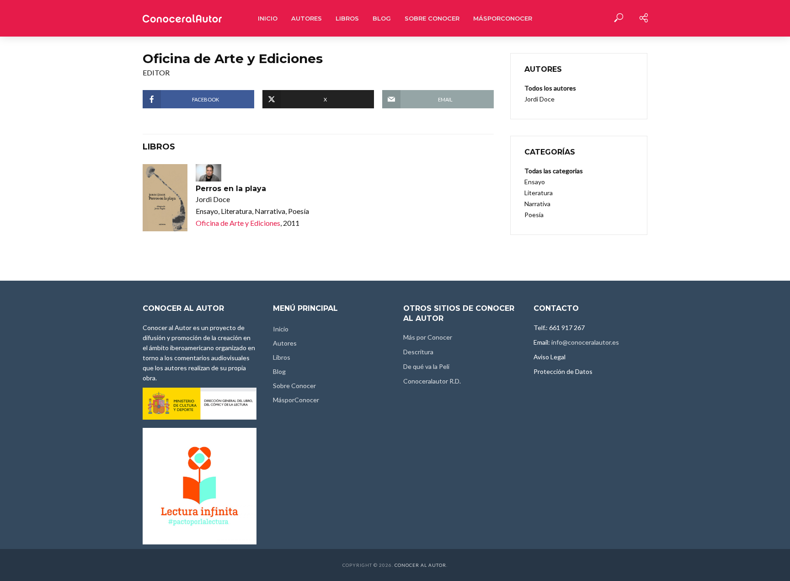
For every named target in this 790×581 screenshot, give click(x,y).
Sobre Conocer (432, 18)
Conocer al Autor (420, 565)
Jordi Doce (539, 99)
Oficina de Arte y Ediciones (238, 223)
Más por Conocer (427, 337)
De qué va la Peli (426, 366)
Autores (306, 18)
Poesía (534, 215)
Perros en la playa (231, 188)
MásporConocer (502, 18)
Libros (347, 18)
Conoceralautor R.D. (432, 381)
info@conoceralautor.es (585, 342)
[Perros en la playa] (165, 197)
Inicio (268, 18)
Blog (382, 18)
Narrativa (537, 204)
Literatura (538, 193)
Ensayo (534, 182)
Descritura (418, 352)
